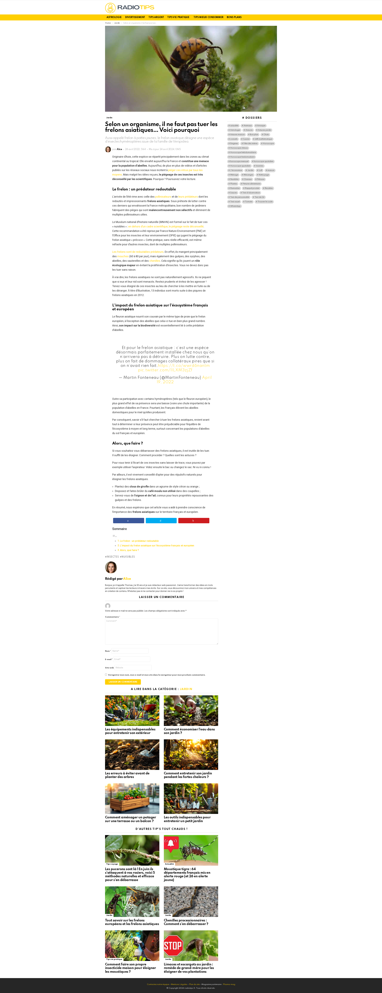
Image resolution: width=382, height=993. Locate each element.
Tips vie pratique (178, 17)
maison (271, 170)
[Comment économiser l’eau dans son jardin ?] (191, 710)
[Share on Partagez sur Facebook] (128, 520)
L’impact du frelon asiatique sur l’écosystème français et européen (157, 545)
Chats (266, 135)
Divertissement (135, 17)
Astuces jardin (264, 130)
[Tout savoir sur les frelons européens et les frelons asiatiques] (132, 901)
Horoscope (268, 143)
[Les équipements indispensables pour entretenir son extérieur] (132, 710)
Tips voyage (112, 864)
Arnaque (261, 126)
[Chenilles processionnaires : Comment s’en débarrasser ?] (191, 901)
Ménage (234, 175)
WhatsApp (235, 206)
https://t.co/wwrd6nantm (184, 366)
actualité (234, 126)
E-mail (109, 659)
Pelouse (260, 179)
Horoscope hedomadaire (242, 157)
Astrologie (114, 17)
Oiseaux (248, 179)
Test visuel (235, 202)
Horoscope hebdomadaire (243, 152)
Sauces (233, 193)
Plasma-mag (229, 984)
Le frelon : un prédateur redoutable (139, 541)
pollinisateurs (163, 196)
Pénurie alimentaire (251, 184)
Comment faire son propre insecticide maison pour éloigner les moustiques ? (130, 968)
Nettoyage (264, 175)
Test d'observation (251, 193)
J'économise (236, 170)
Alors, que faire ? (129, 550)
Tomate (248, 202)
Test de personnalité (239, 197)
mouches (123, 256)
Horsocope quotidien (240, 166)
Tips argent (156, 17)
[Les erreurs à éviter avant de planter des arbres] (132, 754)
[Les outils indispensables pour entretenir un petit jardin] (191, 798)
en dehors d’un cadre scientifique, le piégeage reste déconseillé (166, 226)
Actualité (169, 864)
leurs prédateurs (188, 196)
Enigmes (234, 143)
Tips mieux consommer (208, 17)
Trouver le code (265, 202)
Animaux (248, 126)
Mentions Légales (179, 984)
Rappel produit (252, 188)
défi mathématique (263, 139)
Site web (109, 668)
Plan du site (194, 984)
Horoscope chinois (239, 148)
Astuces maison (237, 135)
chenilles (154, 260)
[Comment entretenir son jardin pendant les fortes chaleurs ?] (191, 754)
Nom (108, 651)
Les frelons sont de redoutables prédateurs (138, 251)
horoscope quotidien (263, 161)
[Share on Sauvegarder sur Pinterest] (193, 520)
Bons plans (234, 17)
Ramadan (235, 188)
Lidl (260, 170)
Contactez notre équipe (158, 984)
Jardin (186, 689)
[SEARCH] (275, 17)
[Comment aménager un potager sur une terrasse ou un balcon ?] (132, 798)
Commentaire (112, 617)
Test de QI (259, 197)
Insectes (113, 557)
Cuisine (246, 139)
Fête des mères (250, 143)
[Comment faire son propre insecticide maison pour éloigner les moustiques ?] (132, 945)
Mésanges (248, 175)
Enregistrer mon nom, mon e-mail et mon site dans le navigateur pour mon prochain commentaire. (156, 675)
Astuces (249, 130)
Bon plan (254, 135)
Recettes (269, 188)
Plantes (233, 184)
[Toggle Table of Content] (114, 536)
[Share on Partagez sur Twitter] (161, 520)
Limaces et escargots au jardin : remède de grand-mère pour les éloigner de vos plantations (189, 968)
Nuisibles (128, 557)
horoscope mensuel (239, 161)
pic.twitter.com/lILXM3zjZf (165, 370)
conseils (234, 139)
